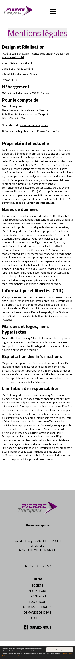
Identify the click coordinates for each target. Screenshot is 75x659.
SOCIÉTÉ (37, 585)
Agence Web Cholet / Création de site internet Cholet (35, 55)
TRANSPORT (37, 596)
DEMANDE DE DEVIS (37, 612)
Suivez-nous (40, 627)
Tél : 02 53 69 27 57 (37, 565)
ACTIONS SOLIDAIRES (37, 607)
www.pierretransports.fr (34, 125)
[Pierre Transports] (21, 10)
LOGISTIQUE (37, 601)
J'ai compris (60, 650)
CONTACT (37, 617)
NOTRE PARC (38, 590)
